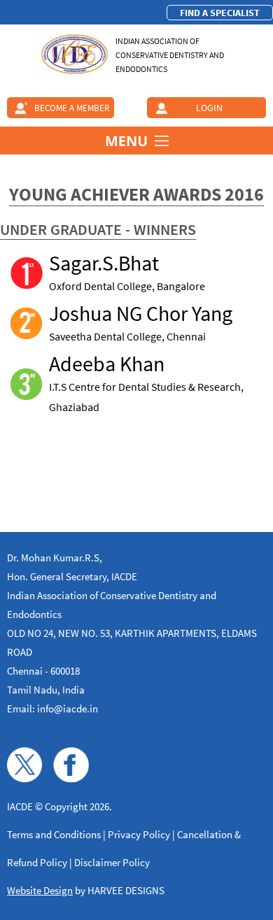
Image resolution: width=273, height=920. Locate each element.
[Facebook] (71, 778)
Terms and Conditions (54, 834)
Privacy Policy (139, 834)
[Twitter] (24, 778)
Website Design (40, 890)
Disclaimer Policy (112, 862)
